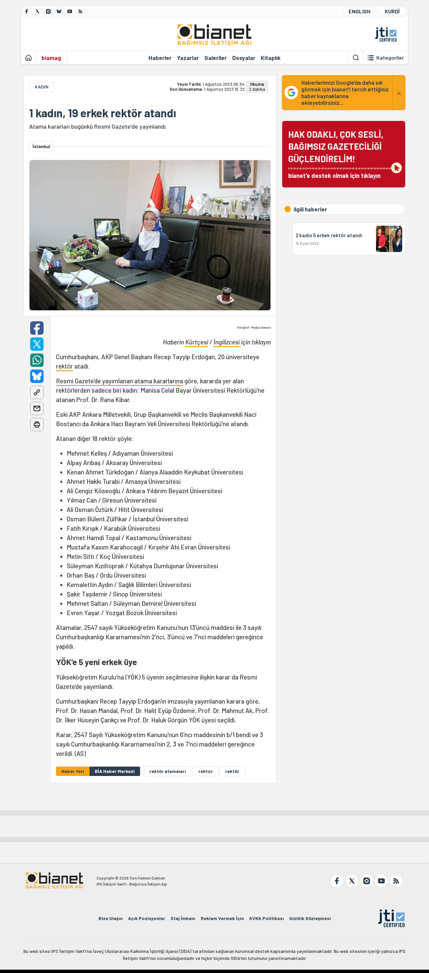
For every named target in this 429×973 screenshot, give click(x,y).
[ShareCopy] (37, 392)
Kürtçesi (196, 342)
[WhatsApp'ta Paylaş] (37, 360)
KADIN (42, 86)
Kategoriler (390, 57)
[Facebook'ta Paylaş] (37, 328)
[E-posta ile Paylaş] (37, 408)
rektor (205, 771)
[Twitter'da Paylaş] (37, 344)
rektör (64, 366)
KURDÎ (392, 11)
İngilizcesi (227, 342)
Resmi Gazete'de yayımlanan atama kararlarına (119, 381)
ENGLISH (359, 11)
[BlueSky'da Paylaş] (37, 376)
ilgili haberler (310, 209)
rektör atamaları (167, 771)
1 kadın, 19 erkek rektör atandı (102, 113)
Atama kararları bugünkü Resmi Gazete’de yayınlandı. (98, 126)
